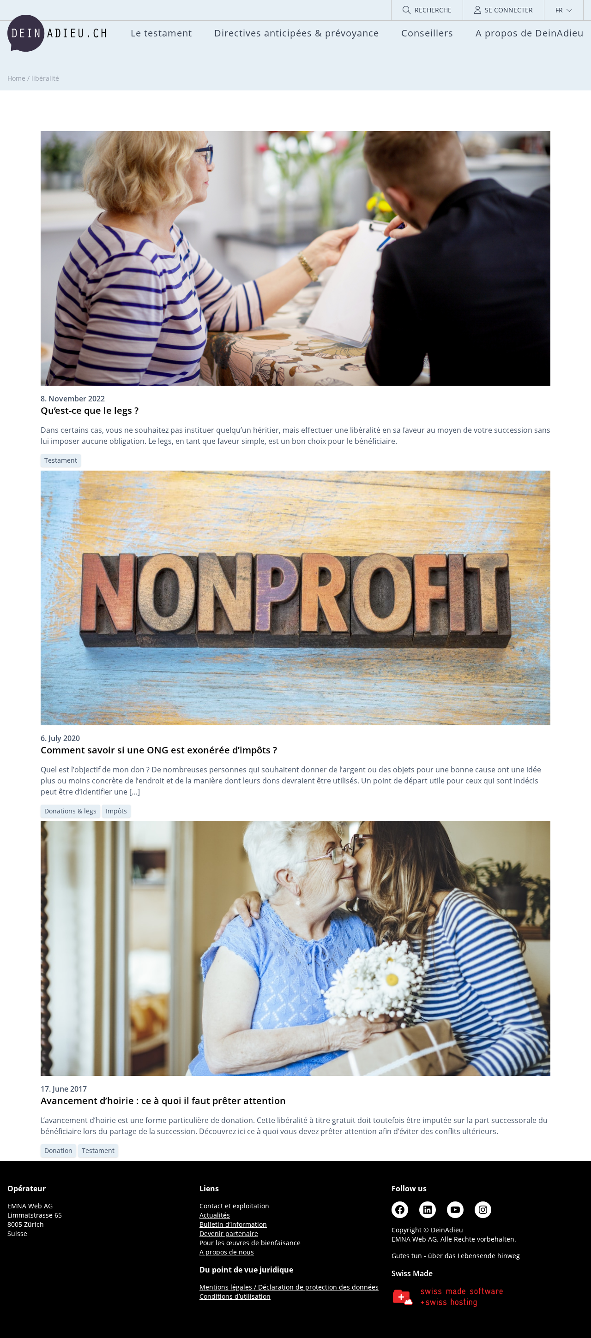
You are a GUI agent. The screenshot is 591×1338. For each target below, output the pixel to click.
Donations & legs (70, 810)
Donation (58, 1150)
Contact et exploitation (234, 1205)
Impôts (116, 810)
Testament (60, 460)
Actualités (214, 1215)
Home (16, 78)
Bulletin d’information (233, 1224)
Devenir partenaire (228, 1233)
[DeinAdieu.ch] (56, 33)
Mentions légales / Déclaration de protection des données (289, 1287)
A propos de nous (226, 1252)
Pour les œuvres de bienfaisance (250, 1242)
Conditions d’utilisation (235, 1296)
